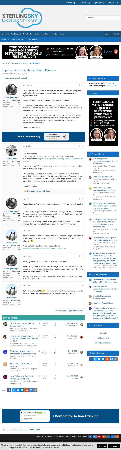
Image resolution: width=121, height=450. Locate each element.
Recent (36, 34)
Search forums (32, 39)
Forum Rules (5, 39)
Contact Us (113, 2)
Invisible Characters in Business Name (102, 297)
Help (79, 436)
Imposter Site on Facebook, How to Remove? (29, 70)
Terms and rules (59, 436)
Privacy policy (71, 436)
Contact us (39, 436)
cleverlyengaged (9, 73)
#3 (82, 199)
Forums (17, 34)
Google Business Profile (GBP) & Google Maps (23, 345)
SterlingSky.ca (71, 2)
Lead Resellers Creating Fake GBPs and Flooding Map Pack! (105, 238)
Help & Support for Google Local (24, 329)
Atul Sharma (14, 344)
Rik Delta (13, 381)
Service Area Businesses (101, 183)
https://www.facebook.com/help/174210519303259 (44, 248)
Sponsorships (99, 2)
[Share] (79, 85)
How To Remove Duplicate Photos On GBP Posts (21, 377)
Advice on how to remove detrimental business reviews (23, 352)
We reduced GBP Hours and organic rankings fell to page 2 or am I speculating (105, 205)
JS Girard (75, 378)
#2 (82, 146)
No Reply (45, 34)
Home (6, 34)
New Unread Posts (18, 39)
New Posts (27, 34)
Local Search (97, 215)
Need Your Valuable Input (103, 177)
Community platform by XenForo (60, 442)
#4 (82, 230)
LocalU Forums (58, 34)
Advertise (48, 436)
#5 (82, 256)
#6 (82, 285)
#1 (82, 85)
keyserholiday (73, 338)
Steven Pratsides (16, 356)
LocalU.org (85, 2)
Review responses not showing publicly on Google (104, 188)
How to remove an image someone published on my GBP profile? (24, 339)
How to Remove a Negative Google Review (22, 324)
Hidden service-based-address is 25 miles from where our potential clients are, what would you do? (105, 223)
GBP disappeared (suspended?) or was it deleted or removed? (105, 161)
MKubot (13, 369)
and (39, 191)
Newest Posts (98, 154)
